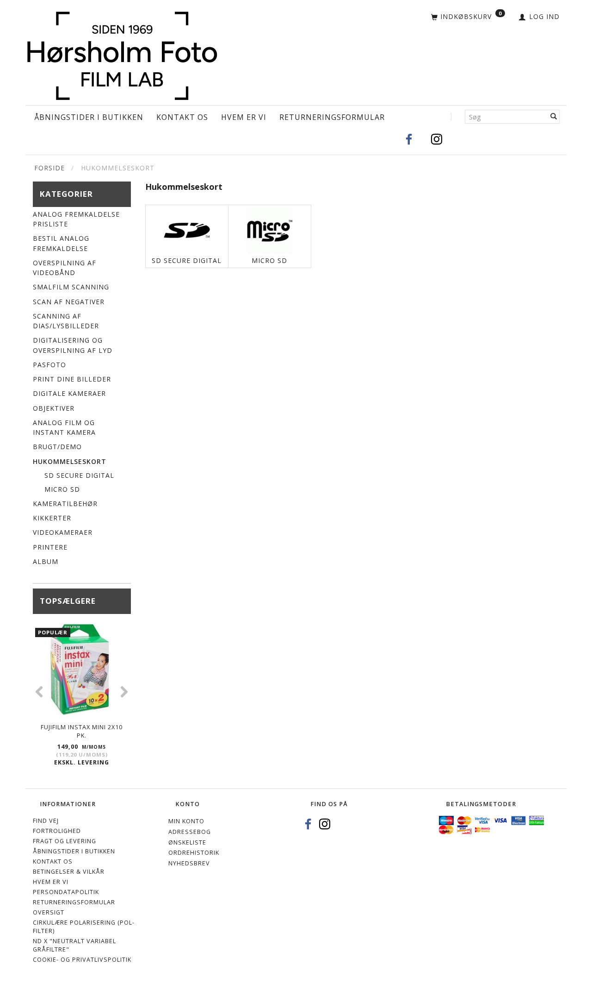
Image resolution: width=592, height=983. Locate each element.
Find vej (46, 821)
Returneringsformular (332, 117)
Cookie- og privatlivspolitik (82, 960)
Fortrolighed (57, 831)
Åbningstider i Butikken (88, 117)
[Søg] (553, 116)
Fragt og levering (64, 841)
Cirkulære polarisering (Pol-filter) (84, 927)
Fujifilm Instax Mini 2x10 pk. (82, 731)
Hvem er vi (243, 117)
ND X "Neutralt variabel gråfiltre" (74, 945)
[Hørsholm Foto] (122, 53)
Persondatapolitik (66, 892)
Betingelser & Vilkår (69, 872)
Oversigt (48, 912)
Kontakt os (182, 117)
